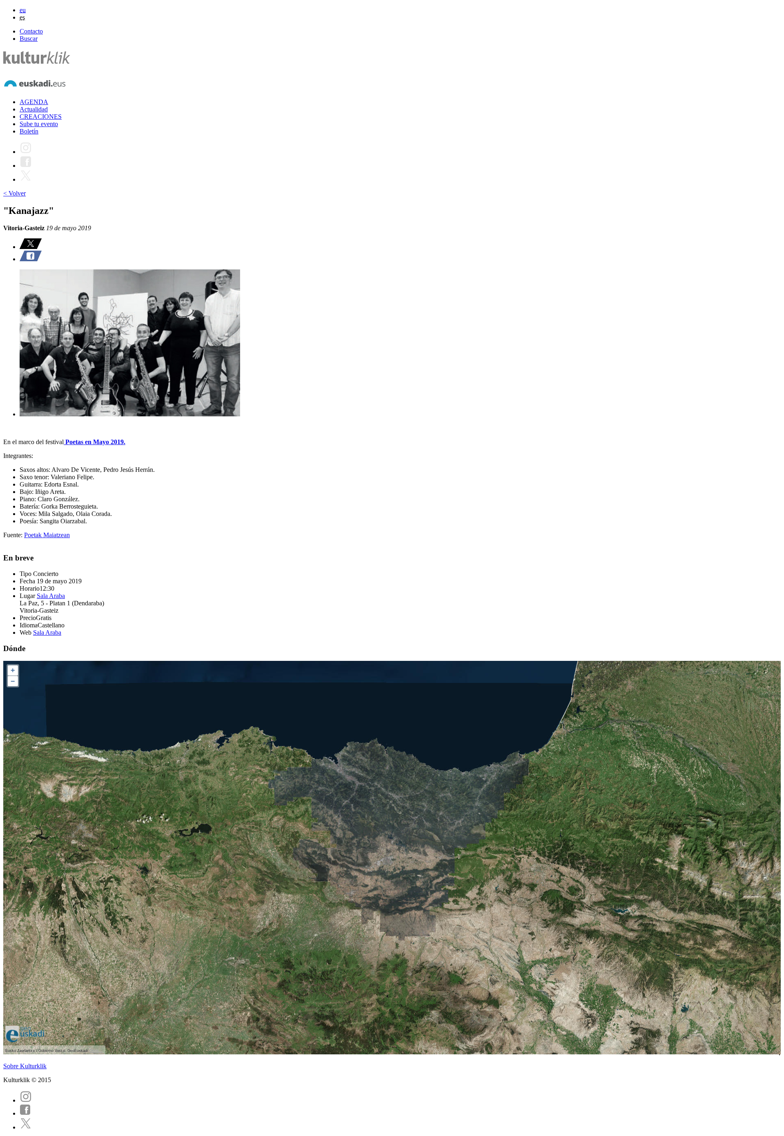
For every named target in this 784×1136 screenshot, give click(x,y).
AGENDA (34, 101)
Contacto (31, 31)
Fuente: (13, 534)
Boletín (29, 131)
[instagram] (26, 1100)
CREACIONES (41, 116)
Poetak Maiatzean (47, 534)
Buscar (29, 38)
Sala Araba (51, 595)
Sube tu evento (39, 123)
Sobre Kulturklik (25, 1066)
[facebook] (25, 1113)
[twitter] (26, 1127)
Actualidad (34, 109)
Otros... (95, 1051)
